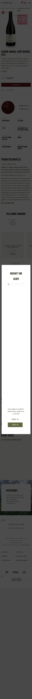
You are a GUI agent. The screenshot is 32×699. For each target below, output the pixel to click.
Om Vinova (19, 552)
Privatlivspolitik (6, 560)
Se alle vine (15, 263)
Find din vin (4, 552)
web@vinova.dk (16, 524)
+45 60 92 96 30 (16, 528)
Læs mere (4, 71)
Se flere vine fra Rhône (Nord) (11, 440)
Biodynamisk (6, 121)
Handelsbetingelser (21, 560)
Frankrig (13, 8)
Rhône (19, 137)
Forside (2, 8)
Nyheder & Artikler (21, 556)
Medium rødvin (6, 147)
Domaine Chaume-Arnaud (22, 148)
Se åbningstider (25, 545)
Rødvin (7, 8)
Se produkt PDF (9, 203)
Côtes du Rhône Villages (6, 138)
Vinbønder (4, 556)
